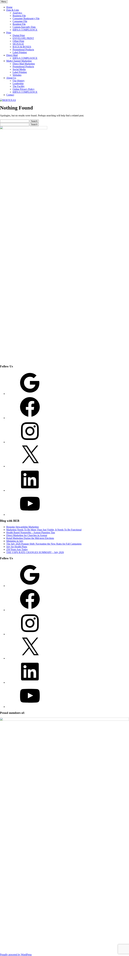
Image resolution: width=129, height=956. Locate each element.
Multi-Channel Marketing (19, 61)
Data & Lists (12, 10)
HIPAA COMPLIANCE (25, 29)
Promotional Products (23, 49)
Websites (17, 75)
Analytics (17, 12)
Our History (19, 80)
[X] (29, 466)
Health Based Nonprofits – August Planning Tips (30, 532)
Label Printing (20, 52)
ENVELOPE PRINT (23, 38)
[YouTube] (29, 514)
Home (9, 7)
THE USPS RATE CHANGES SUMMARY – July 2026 (35, 552)
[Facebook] (29, 418)
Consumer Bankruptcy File (26, 18)
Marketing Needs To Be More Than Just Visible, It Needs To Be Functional (43, 529)
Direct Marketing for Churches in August (26, 535)
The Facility (19, 86)
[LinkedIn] (29, 490)
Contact (10, 94)
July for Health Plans (16, 546)
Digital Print (19, 35)
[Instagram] (29, 442)
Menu (3, 1)
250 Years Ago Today (17, 549)
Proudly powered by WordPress (16, 954)
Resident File (19, 24)
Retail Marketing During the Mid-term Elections (30, 538)
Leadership (18, 83)
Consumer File (20, 21)
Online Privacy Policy (23, 89)
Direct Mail (12, 55)
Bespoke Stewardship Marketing (22, 527)
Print (8, 32)
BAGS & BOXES (22, 46)
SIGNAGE (18, 44)
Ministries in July (14, 541)
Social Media (19, 69)
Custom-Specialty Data (24, 27)
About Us (11, 77)
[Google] (29, 393)
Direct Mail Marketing (24, 63)
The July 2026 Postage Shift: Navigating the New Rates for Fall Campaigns (43, 543)
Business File (19, 15)
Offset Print (18, 41)
